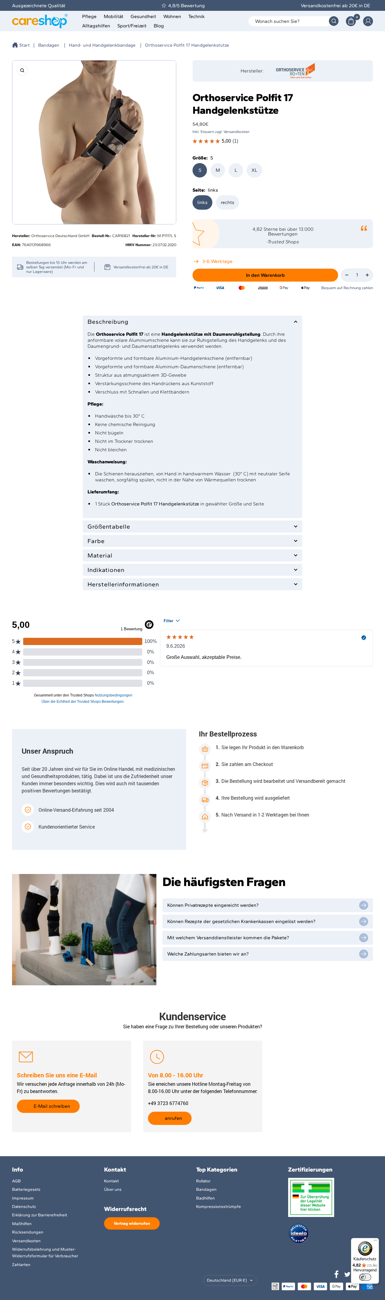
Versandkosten (26, 1240)
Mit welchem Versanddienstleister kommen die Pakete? (228, 937)
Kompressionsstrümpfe (218, 1206)
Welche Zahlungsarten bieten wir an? (208, 954)
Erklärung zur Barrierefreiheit (39, 1215)
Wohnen (172, 16)
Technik (196, 16)
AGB (16, 1181)
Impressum (23, 1198)
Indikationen (106, 569)
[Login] (368, 21)
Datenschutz (24, 1206)
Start (24, 45)
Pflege (89, 16)
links (202, 202)
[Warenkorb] (351, 21)
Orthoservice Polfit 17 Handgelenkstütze (187, 45)
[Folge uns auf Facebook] (336, 1274)
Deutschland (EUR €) (227, 1280)
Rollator (203, 1181)
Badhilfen (205, 1198)
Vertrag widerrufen (132, 1223)
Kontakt (111, 1181)
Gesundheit (143, 16)
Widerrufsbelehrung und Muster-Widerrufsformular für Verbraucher (45, 1252)
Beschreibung (108, 321)
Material (100, 555)
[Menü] (375, 1241)
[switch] (365, 1277)
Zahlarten (21, 1264)
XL (254, 170)
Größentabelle (109, 526)
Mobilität (113, 16)
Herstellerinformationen (123, 584)
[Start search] (334, 21)
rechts (227, 202)
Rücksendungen (27, 1232)
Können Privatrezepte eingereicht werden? (213, 905)
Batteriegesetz (26, 1189)
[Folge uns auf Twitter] (347, 1274)
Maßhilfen (22, 1223)
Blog (159, 26)
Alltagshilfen (96, 26)
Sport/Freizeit (131, 26)
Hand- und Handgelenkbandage (102, 45)
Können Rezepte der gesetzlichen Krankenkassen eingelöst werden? (241, 921)
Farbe (96, 541)
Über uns (113, 1189)
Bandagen (48, 45)
